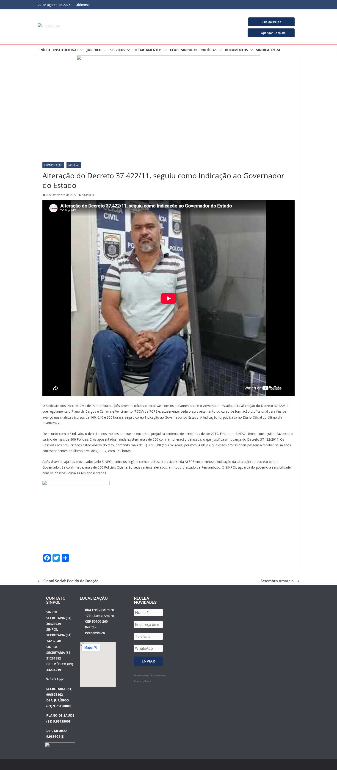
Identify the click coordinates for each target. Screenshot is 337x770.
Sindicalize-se (268, 50)
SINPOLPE (88, 195)
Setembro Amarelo (277, 580)
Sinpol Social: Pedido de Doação (71, 580)
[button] (80, 50)
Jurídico (94, 50)
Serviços (117, 50)
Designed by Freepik (142, 681)
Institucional (65, 50)
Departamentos (147, 50)
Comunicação (53, 165)
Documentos (236, 50)
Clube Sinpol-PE (184, 50)
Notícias (209, 50)
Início (44, 50)
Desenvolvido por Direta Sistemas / (149, 675)
